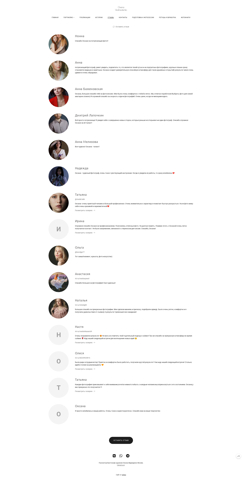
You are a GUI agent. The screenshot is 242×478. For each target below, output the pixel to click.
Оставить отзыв (122, 27)
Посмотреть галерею (83, 210)
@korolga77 (80, 252)
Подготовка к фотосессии (143, 17)
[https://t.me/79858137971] (127, 456)
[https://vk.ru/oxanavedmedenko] (114, 456)
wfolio (124, 475)
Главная (55, 17)
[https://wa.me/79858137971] (121, 456)
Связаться (121, 465)
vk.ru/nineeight (81, 305)
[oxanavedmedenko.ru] (121, 8)
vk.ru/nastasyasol (82, 279)
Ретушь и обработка (167, 17)
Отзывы (111, 17)
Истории (99, 17)
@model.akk (80, 199)
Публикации (85, 17)
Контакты (123, 17)
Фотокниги (185, 17)
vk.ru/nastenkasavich (83, 331)
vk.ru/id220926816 (82, 358)
